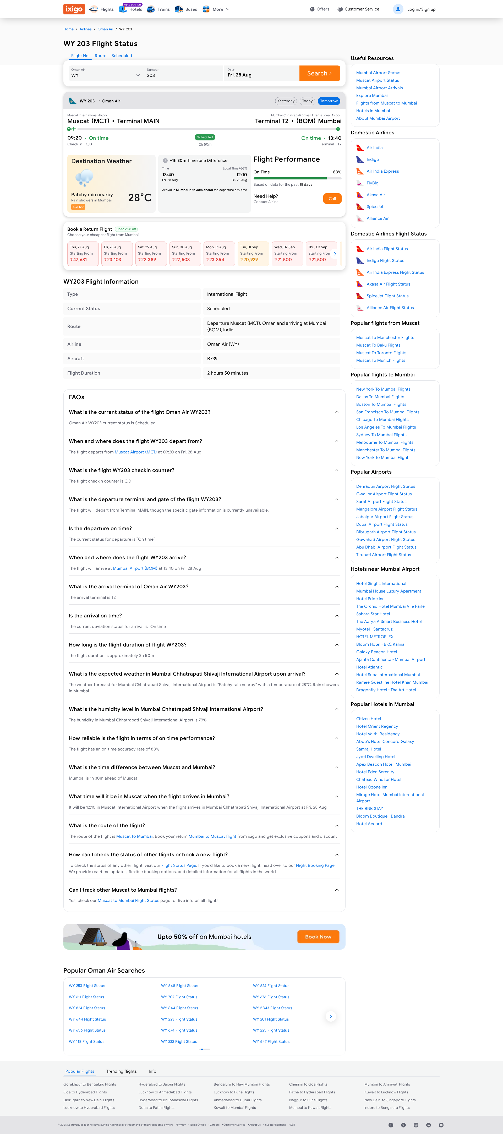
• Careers (214, 1124)
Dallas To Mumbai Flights (380, 396)
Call (332, 198)
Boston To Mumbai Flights (381, 404)
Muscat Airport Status (377, 80)
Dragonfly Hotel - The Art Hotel (386, 689)
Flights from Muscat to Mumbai (386, 103)
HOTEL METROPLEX (374, 636)
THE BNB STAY (369, 808)
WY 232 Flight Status (179, 1041)
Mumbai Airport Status (378, 72)
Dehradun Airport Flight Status (385, 486)
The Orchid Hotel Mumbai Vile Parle (390, 606)
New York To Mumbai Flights (383, 389)
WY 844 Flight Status (179, 1008)
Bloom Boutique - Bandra (380, 816)
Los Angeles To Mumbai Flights (386, 427)
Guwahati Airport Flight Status (385, 539)
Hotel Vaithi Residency (378, 733)
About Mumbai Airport (378, 118)
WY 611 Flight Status (86, 997)
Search (317, 73)
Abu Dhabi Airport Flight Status (386, 547)
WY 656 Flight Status (87, 1030)
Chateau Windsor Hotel (378, 779)
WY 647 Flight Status (271, 1041)
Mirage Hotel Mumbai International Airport (390, 797)
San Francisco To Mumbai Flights (387, 411)
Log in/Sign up (421, 9)
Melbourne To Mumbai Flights (384, 442)
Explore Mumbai (372, 95)
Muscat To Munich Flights (380, 360)
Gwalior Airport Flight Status (384, 493)
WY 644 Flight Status (87, 1019)
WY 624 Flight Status (271, 985)
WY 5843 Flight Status (272, 1008)
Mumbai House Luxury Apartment (388, 591)
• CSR (292, 1124)
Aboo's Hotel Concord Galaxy (385, 741)
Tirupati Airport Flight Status (383, 554)
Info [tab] (152, 1071)
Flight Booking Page (315, 865)
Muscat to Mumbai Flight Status (128, 900)
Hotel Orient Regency (377, 726)
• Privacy (181, 1124)
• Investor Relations (274, 1124)
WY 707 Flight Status (179, 997)
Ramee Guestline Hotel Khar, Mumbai (392, 682)
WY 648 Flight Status (179, 985)
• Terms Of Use (197, 1124)
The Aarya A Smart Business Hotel (389, 621)
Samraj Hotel (368, 749)
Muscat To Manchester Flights (385, 337)
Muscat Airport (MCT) (136, 452)
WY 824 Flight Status (87, 1008)
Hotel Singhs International (381, 583)
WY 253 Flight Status (87, 985)
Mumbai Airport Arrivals (379, 87)
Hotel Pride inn (370, 598)
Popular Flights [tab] (79, 1071)
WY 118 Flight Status (86, 1041)
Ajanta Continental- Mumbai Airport (390, 659)
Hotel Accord (369, 823)
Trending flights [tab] (121, 1071)
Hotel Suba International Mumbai (388, 674)
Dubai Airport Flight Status (382, 524)
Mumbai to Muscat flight (212, 836)
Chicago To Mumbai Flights (382, 419)
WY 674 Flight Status (179, 1030)
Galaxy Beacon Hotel (376, 651)
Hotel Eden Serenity (375, 771)
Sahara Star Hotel (373, 613)
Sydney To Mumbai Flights (381, 434)
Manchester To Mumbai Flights (385, 449)
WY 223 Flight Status (179, 1019)
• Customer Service (233, 1124)
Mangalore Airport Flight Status (386, 509)
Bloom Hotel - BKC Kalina (380, 644)
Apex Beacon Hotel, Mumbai (383, 764)
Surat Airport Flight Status (381, 501)
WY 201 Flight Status (271, 1019)
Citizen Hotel (368, 718)
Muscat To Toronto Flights (381, 352)
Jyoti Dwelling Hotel (375, 756)
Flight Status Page (178, 865)
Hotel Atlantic (369, 667)
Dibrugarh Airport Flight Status (386, 531)
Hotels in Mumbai (373, 110)
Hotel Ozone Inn (371, 787)
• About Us (254, 1124)
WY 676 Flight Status (271, 997)
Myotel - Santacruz (374, 629)
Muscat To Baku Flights (378, 345)
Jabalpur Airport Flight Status (384, 516)
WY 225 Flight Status (271, 1030)
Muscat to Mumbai (134, 836)
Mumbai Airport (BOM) (135, 568)
